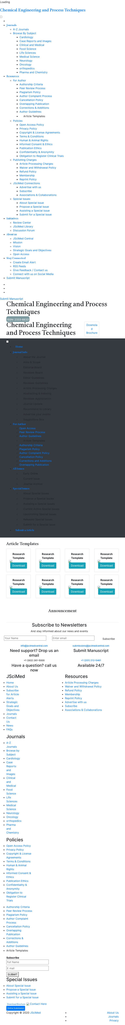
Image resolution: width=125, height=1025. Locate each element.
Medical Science (30, 56)
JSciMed (35, 1012)
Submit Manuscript (18, 278)
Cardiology (26, 37)
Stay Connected (16, 258)
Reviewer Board (33, 372)
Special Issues (21, 198)
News (9, 725)
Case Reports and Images (35, 41)
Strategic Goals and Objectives (32, 250)
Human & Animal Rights (34, 140)
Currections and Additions (35, 460)
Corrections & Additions (34, 107)
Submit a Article (24, 530)
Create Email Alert (24, 262)
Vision (17, 246)
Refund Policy (28, 171)
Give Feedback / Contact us (30, 270)
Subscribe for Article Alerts (12, 694)
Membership (27, 175)
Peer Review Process (32, 88)
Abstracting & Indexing (37, 393)
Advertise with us (30, 187)
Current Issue (31, 478)
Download (18, 565)
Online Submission (15, 1008)
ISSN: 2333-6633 (18, 319)
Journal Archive (32, 483)
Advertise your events (36, 414)
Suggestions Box (33, 419)
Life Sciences (28, 52)
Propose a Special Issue (34, 206)
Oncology (25, 64)
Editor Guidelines (33, 377)
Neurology (26, 60)
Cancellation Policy (31, 100)
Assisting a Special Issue (35, 210)
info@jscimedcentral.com (34, 645)
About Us (12, 686)
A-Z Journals (21, 29)
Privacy (114, 1020)
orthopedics (27, 68)
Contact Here (38, 1003)
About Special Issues (36, 493)
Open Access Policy (32, 124)
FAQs (9, 729)
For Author (19, 80)
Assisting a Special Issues (39, 503)
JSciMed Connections (26, 183)
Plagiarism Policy (30, 92)
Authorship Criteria (31, 84)
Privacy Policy (28, 128)
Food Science (28, 48)
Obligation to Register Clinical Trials (42, 155)
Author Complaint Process (36, 96)
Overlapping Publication (34, 103)
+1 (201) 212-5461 (91, 660)
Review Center (22, 222)
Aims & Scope (31, 362)
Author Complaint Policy (34, 453)
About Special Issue (32, 202)
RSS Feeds (19, 266)
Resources (13, 76)
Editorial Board (32, 367)
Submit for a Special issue (39, 524)
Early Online (30, 473)
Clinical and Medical (32, 45)
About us (12, 234)
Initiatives (12, 218)
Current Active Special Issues (41, 509)
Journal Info (20, 352)
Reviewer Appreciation (37, 398)
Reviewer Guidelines (35, 383)
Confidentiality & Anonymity (37, 152)
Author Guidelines (30, 111)
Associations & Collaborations (38, 195)
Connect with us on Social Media (33, 274)
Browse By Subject (24, 33)
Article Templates (34, 116)
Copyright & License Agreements (40, 132)
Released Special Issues (37, 519)
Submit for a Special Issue (36, 214)
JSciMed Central (23, 238)
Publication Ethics (31, 148)
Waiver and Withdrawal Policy (38, 167)
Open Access (21, 254)
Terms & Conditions (32, 136)
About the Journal (34, 357)
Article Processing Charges (36, 163)
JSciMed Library (23, 226)
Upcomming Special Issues (39, 514)
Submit (12, 974)
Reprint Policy (28, 179)
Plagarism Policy (29, 449)
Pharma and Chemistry (34, 72)
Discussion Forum (24, 230)
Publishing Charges (25, 159)
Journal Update (32, 403)
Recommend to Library (37, 409)
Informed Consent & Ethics (36, 144)
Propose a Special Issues (38, 498)
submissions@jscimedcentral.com (91, 645)
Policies (17, 120)
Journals (11, 25)
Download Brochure (16, 1004)
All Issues (18, 469)
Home (19, 347)
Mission (17, 242)
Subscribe (26, 191)
